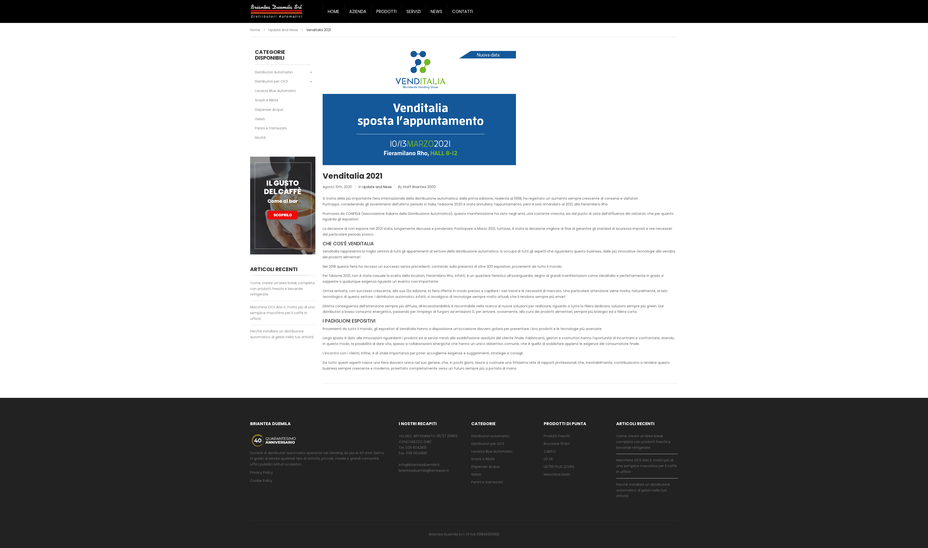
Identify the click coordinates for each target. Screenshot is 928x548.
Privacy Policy (261, 472)
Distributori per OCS (271, 81)
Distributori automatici (490, 436)
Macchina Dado (557, 474)
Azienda (357, 11)
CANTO (550, 451)
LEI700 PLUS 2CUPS (559, 466)
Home (333, 11)
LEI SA (548, 459)
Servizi (413, 11)
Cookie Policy (261, 480)
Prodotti (386, 11)
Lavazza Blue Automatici (275, 90)
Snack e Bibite (266, 100)
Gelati (260, 119)
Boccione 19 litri (556, 443)
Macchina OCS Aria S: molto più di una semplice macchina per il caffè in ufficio (282, 313)
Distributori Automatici (274, 72)
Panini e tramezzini (271, 128)
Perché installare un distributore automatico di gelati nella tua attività (281, 334)
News (436, 11)
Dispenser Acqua (269, 109)
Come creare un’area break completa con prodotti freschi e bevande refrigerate (282, 289)
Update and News (283, 30)
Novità (260, 137)
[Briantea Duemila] (276, 11)
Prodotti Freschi (557, 436)
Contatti (462, 11)
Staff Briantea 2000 (419, 186)
